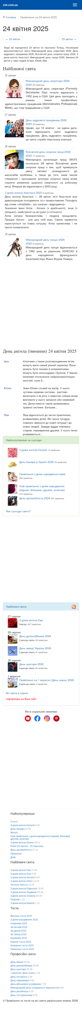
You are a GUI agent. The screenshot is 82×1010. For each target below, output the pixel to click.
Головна (11, 17)
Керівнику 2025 (18, 938)
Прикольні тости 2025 (22, 949)
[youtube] (28, 718)
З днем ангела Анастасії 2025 (23, 192)
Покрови (15, 899)
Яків (6, 415)
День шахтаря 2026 (31, 664)
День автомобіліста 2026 (34, 498)
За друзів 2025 (18, 930)
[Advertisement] (41, 305)
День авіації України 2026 (35, 648)
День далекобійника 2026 (35, 636)
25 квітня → (69, 39)
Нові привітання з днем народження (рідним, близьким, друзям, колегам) (42, 488)
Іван (6, 361)
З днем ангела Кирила (22, 903)
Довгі (13, 857)
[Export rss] (74, 607)
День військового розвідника (25, 984)
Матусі (14, 832)
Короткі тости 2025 (20, 942)
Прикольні (16, 853)
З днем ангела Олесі (21, 881)
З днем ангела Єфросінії (23, 888)
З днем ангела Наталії (33, 450)
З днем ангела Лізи (20, 873)
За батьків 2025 (18, 927)
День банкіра (17, 829)
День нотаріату (18, 976)
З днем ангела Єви (31, 620)
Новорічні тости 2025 (22, 945)
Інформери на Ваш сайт (21, 699)
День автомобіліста (21, 850)
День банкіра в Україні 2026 (36, 462)
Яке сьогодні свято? (18, 511)
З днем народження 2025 (24, 919)
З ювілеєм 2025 (18, 923)
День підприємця (19, 980)
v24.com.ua (10, 5)
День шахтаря (18, 969)
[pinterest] (56, 718)
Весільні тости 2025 (21, 916)
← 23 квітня (13, 39)
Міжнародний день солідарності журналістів (34, 987)
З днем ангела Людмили (23, 892)
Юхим (7, 388)
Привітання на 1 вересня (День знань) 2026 (46, 680)
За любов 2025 (18, 934)
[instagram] (47, 718)
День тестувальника (21, 995)
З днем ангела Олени (22, 842)
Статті (14, 821)
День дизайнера (19, 991)
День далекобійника (21, 965)
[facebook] (37, 718)
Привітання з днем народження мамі (42, 474)
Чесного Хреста (19, 884)
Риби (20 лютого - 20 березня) (26, 846)
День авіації (16, 962)
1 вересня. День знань (22, 973)
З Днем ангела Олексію (22, 896)
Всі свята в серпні (17, 693)
